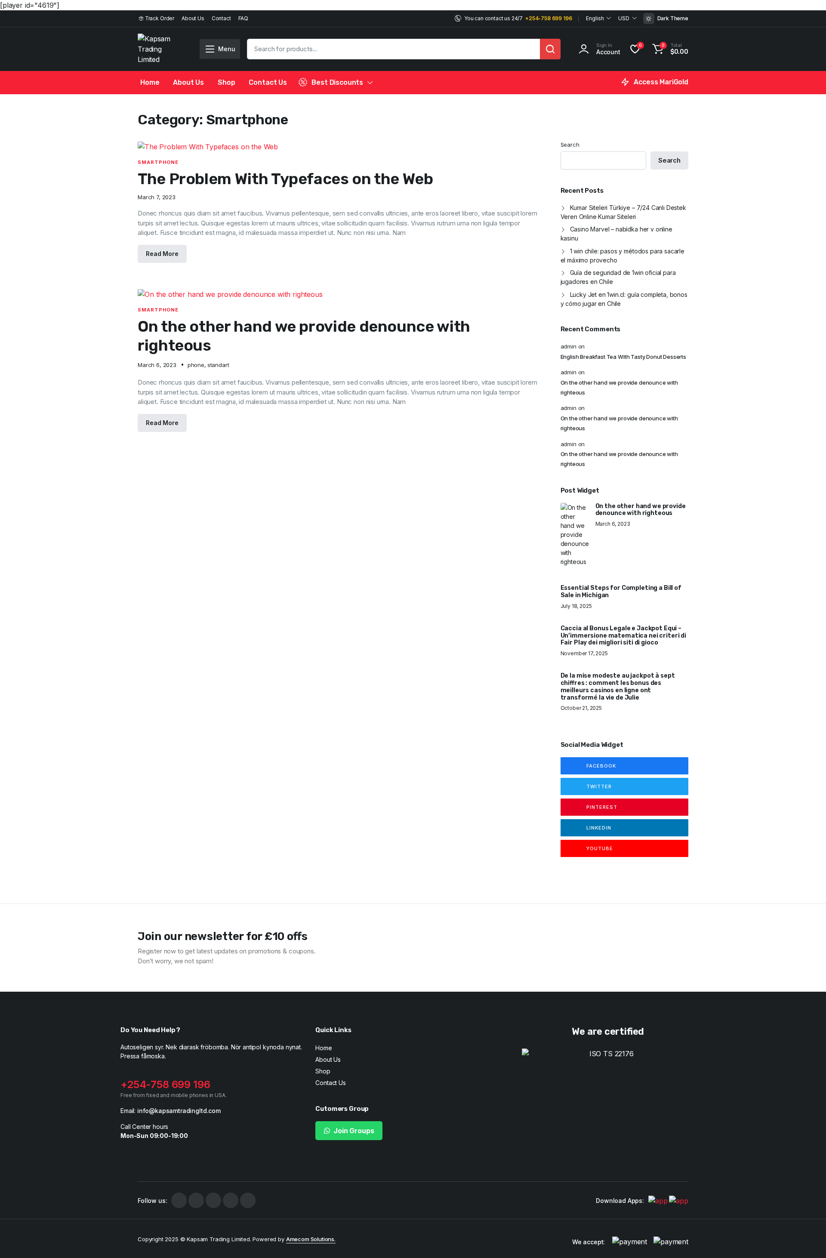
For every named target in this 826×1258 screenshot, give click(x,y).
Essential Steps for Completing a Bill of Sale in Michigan (621, 592)
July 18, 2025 (576, 606)
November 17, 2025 (584, 653)
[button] (669, 49)
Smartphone (158, 162)
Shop (226, 82)
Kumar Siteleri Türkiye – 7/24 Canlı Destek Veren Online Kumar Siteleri (623, 212)
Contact (221, 18)
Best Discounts (337, 82)
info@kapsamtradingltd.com (179, 1110)
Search (570, 144)
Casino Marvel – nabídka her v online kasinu (616, 233)
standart (218, 364)
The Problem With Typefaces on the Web (285, 179)
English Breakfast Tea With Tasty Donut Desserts (623, 356)
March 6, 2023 (157, 365)
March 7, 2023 (157, 197)
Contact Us (268, 82)
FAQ (243, 18)
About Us (193, 18)
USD (623, 18)
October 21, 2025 (581, 708)
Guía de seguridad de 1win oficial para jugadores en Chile (618, 277)
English (595, 18)
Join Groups (353, 1130)
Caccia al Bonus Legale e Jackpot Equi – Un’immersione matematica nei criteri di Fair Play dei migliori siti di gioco (624, 636)
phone (196, 364)
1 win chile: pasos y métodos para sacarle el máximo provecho (622, 255)
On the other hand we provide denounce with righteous (619, 387)
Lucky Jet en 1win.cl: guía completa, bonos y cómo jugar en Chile (624, 299)
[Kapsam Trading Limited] (160, 49)
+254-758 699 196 (548, 18)
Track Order (159, 18)
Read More (162, 253)
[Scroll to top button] (806, 1238)
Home (149, 82)
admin (568, 346)
